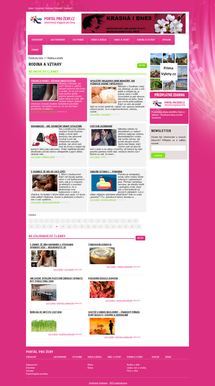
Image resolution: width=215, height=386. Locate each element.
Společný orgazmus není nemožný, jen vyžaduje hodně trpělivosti (112, 82)
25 (63, 227)
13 (98, 221)
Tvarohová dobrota (99, 244)
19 (136, 221)
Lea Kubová (105, 114)
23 (50, 227)
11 (85, 221)
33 (113, 227)
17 (123, 221)
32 (107, 227)
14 (104, 221)
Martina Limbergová (65, 303)
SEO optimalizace (118, 383)
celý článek (35, 112)
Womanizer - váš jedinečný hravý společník (56, 126)
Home (30, 8)
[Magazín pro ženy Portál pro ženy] (51, 22)
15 (110, 221)
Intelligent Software (98, 383)
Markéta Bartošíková (50, 202)
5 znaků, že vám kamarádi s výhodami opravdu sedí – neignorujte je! (51, 246)
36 (132, 227)
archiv (142, 65)
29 (88, 227)
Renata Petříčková (49, 112)
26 (69, 227)
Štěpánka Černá (48, 157)
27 (75, 227)
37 (138, 227)
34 (120, 227)
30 (94, 227)
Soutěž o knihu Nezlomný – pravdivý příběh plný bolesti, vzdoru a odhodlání (114, 313)
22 (44, 227)
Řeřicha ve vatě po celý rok (46, 312)
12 (91, 221)
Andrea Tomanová (125, 267)
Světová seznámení (101, 126)
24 (57, 227)
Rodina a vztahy (55, 58)
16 (117, 221)
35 (126, 227)
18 (129, 221)
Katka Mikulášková (124, 300)
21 (38, 227)
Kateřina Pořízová (108, 200)
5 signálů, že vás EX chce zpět (48, 171)
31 (101, 227)
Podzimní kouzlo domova (103, 278)
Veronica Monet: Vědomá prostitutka (53, 80)
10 (79, 221)
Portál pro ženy (36, 58)
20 (31, 227)
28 (82, 227)
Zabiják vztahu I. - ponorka (106, 171)
